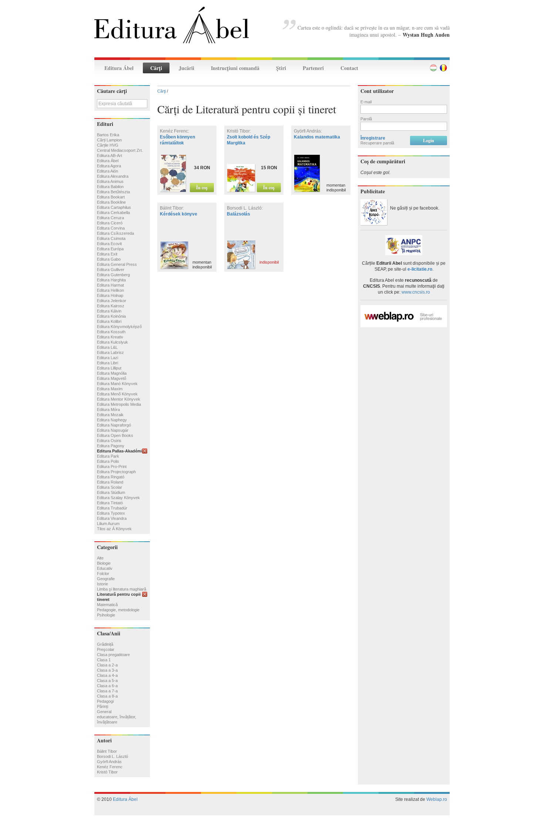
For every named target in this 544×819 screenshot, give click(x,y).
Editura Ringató (110, 477)
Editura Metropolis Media (119, 404)
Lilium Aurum (108, 523)
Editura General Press (117, 264)
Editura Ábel (119, 68)
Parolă (366, 119)
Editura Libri (107, 363)
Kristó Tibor (107, 772)
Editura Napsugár (112, 430)
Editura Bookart (111, 197)
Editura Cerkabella (113, 212)
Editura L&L (107, 347)
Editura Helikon (110, 290)
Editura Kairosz (110, 306)
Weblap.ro (436, 799)
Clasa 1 (104, 660)
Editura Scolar (109, 487)
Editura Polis (108, 461)
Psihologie (106, 615)
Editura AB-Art (109, 155)
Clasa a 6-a (107, 685)
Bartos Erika (108, 135)
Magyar (433, 67)
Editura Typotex (111, 513)
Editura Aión (107, 171)
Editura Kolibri (109, 321)
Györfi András (109, 761)
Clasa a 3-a (107, 670)
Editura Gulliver (110, 269)
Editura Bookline (111, 202)
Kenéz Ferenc (109, 767)
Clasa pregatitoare (113, 654)
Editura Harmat (110, 285)
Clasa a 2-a (107, 665)
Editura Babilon (110, 186)
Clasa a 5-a (107, 680)
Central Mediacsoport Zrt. (120, 150)
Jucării (186, 68)
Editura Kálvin (109, 311)
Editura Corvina (111, 228)
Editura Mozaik (110, 414)
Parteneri (313, 68)
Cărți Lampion (109, 140)
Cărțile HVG (107, 145)
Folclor (103, 573)
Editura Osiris (109, 440)
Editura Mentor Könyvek (118, 399)
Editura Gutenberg (113, 275)
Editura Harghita (111, 280)
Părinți (102, 706)
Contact (349, 68)
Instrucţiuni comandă (235, 68)
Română (443, 67)
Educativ (105, 568)
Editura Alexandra (112, 176)
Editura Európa (110, 249)
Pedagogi (105, 701)
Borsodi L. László (112, 756)
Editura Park (108, 456)
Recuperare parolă (377, 143)
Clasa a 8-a (107, 696)
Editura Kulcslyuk (112, 342)
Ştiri (281, 68)
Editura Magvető (111, 378)
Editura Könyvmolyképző (119, 326)
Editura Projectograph (116, 471)
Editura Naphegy (112, 420)
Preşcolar (105, 649)
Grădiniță (105, 644)
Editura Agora (109, 166)
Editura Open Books (115, 435)
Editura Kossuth (111, 332)
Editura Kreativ (110, 337)
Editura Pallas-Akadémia (120, 451)
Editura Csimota (111, 238)
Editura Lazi (107, 357)
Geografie (106, 578)
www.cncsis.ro (416, 292)
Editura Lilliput (109, 368)
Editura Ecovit (109, 243)
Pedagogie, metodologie (118, 610)
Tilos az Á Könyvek (114, 528)
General (104, 711)
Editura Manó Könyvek (117, 383)
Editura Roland (110, 482)
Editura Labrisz (110, 352)
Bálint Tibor (107, 751)
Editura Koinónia (111, 316)
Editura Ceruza (110, 217)
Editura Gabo (109, 259)
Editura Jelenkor (111, 300)
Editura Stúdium (111, 492)
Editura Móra (108, 409)
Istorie (102, 584)
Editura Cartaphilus (114, 207)
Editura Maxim (109, 389)
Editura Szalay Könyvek (118, 497)
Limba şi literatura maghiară (121, 589)
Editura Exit (107, 254)
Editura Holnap (110, 295)
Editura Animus (110, 181)
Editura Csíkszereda (115, 233)
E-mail (366, 102)
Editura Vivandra (112, 518)
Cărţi (156, 68)
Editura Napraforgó (114, 425)
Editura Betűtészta (113, 192)
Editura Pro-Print (112, 466)
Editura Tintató (110, 503)
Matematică (107, 604)
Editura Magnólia (112, 373)
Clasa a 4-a (107, 675)
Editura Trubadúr (112, 508)
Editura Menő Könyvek (117, 394)
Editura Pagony (110, 446)
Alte (100, 558)
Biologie (104, 563)
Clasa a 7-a (107, 691)
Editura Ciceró (109, 223)
